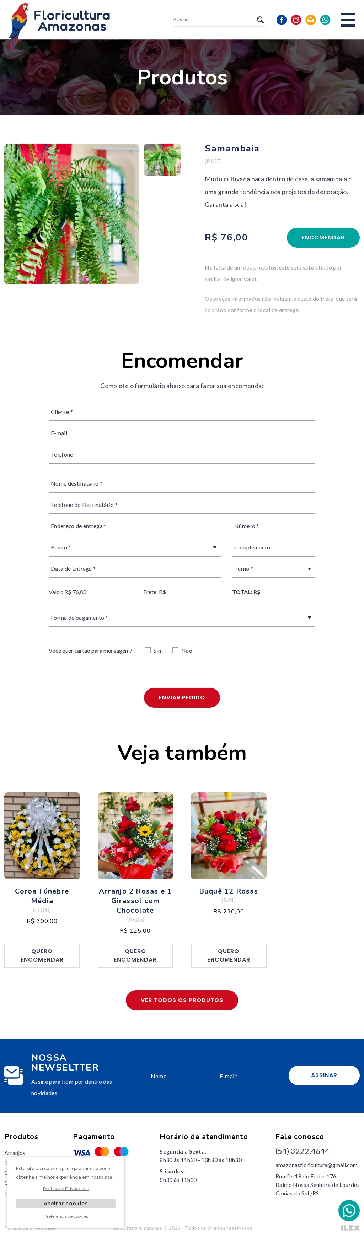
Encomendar (323, 237)
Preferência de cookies (66, 1216)
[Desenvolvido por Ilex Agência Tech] (350, 1228)
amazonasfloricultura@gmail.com (316, 1164)
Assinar (324, 1075)
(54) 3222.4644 (302, 1151)
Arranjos (14, 1152)
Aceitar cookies (66, 1203)
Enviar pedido (182, 697)
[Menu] (348, 20)
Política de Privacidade (66, 1188)
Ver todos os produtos (182, 1000)
